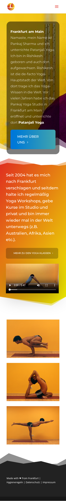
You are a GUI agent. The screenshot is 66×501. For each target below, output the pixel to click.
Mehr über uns (28, 139)
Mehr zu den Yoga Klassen (32, 253)
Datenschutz (33, 482)
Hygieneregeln (15, 482)
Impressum (49, 482)
